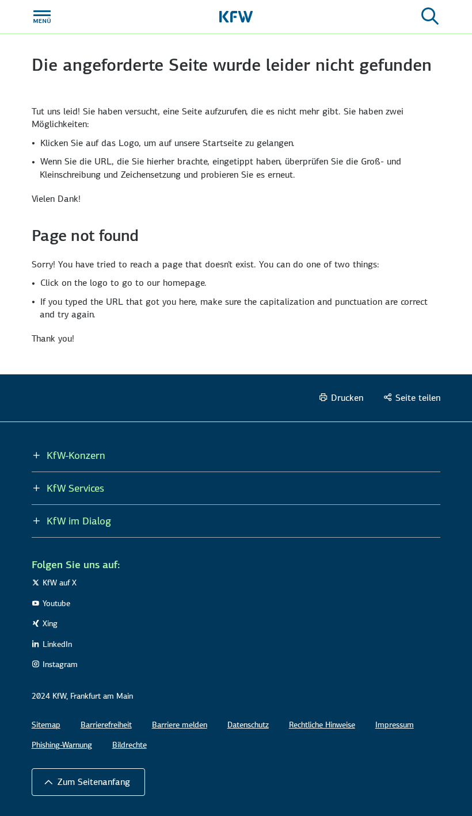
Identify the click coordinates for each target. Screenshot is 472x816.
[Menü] (42, 16)
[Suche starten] (430, 16)
